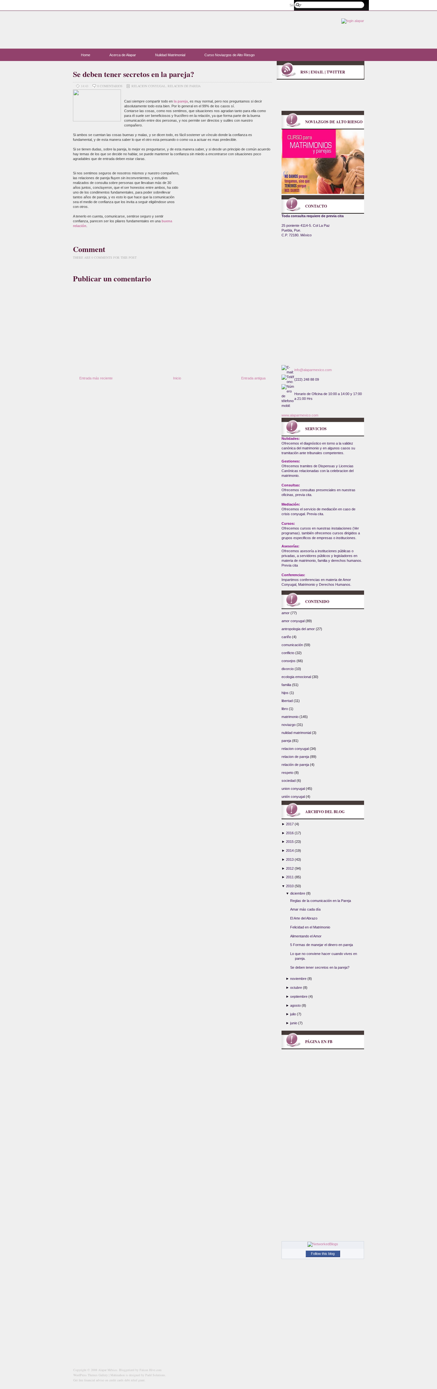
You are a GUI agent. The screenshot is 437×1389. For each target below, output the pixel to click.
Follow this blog (323, 1253)
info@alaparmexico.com (313, 370)
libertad (288, 701)
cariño (287, 637)
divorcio (288, 669)
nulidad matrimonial (297, 733)
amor (286, 613)
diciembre (297, 893)
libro (285, 709)
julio (293, 1014)
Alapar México (135, 27)
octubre (296, 987)
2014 (290, 850)
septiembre (298, 996)
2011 (290, 877)
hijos (286, 693)
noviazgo (289, 725)
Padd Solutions (155, 1375)
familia (287, 685)
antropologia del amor (299, 629)
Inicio (177, 378)
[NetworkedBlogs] (322, 1244)
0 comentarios (110, 86)
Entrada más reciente (96, 378)
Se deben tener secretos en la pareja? (133, 74)
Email (317, 72)
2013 (290, 859)
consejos (289, 661)
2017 (290, 824)
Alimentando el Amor (306, 936)
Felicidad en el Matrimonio (310, 927)
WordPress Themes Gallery (90, 1375)
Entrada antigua (253, 378)
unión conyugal (294, 796)
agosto (295, 1005)
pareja (287, 741)
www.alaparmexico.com (300, 415)
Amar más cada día (305, 909)
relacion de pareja (184, 86)
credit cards (116, 1380)
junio (293, 1023)
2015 (290, 841)
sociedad (289, 780)
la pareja (180, 101)
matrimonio (290, 717)
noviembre (298, 979)
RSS (304, 72)
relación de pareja (296, 765)
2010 (290, 886)
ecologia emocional (297, 677)
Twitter (336, 72)
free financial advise (91, 1380)
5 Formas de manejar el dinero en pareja (321, 945)
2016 (290, 833)
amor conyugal (294, 621)
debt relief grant (134, 1380)
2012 (290, 868)
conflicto (288, 653)
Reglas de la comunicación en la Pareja (320, 901)
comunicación (293, 645)
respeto (288, 773)
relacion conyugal (148, 86)
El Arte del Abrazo (303, 918)
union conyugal (294, 788)
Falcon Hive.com (150, 1370)
